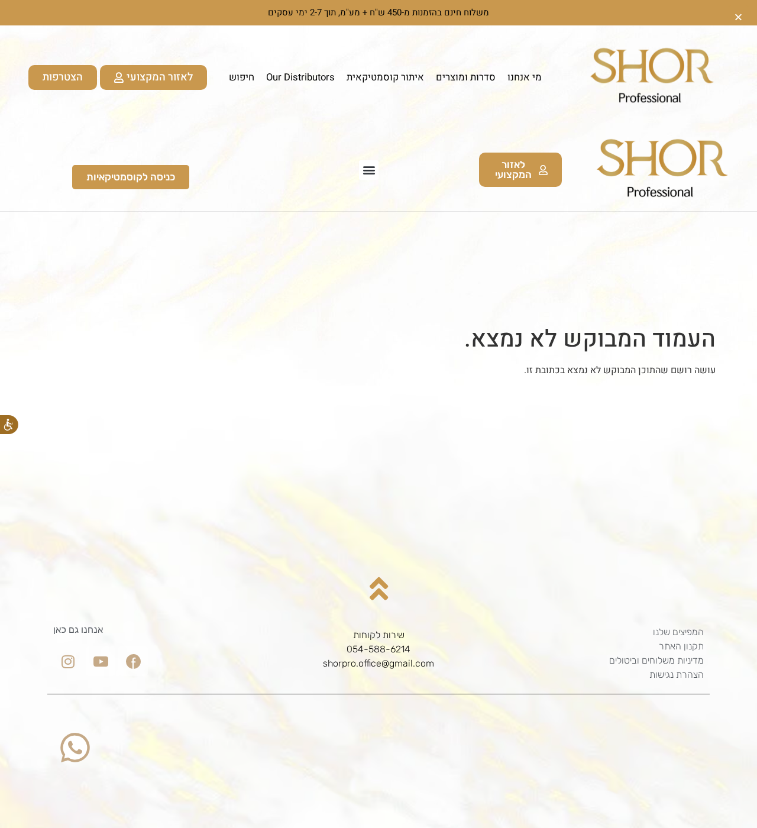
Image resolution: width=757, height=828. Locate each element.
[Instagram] (68, 661)
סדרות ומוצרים (466, 77)
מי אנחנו (524, 77)
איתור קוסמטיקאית (385, 77)
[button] (368, 170)
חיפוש (241, 77)
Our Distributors (300, 77)
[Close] (738, 12)
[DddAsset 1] (133, 661)
